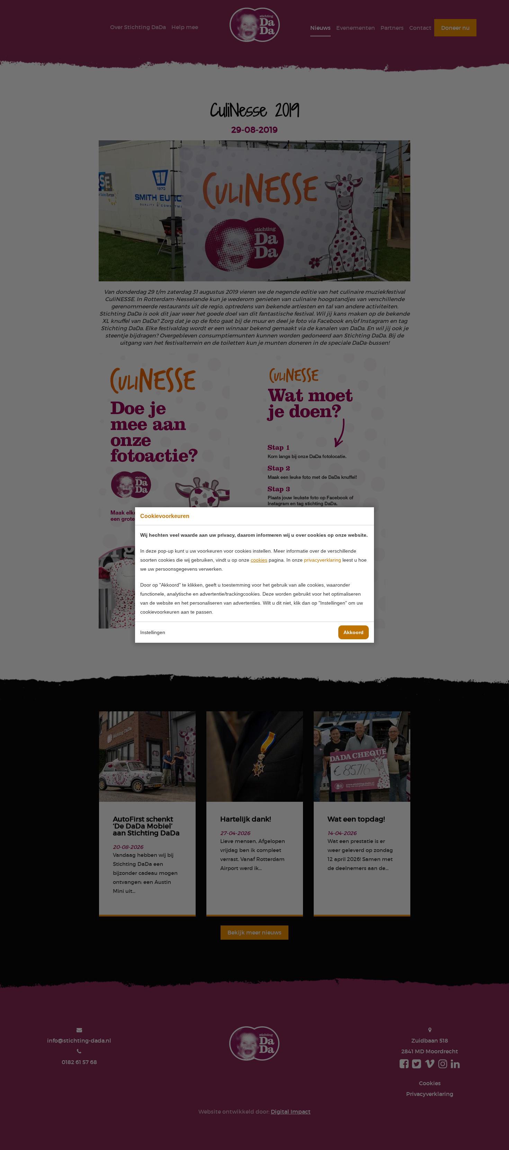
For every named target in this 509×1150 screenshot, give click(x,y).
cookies (259, 560)
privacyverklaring (322, 560)
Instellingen (152, 632)
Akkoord (353, 632)
